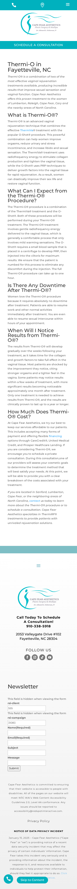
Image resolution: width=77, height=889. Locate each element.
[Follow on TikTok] (42, 657)
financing (55, 436)
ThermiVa (26, 130)
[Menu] (63, 5)
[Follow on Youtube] (50, 657)
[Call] (14, 5)
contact (34, 500)
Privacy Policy (38, 821)
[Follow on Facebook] (27, 657)
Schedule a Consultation (38, 45)
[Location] (42, 5)
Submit (14, 768)
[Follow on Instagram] (35, 657)
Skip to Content (32, 880)
